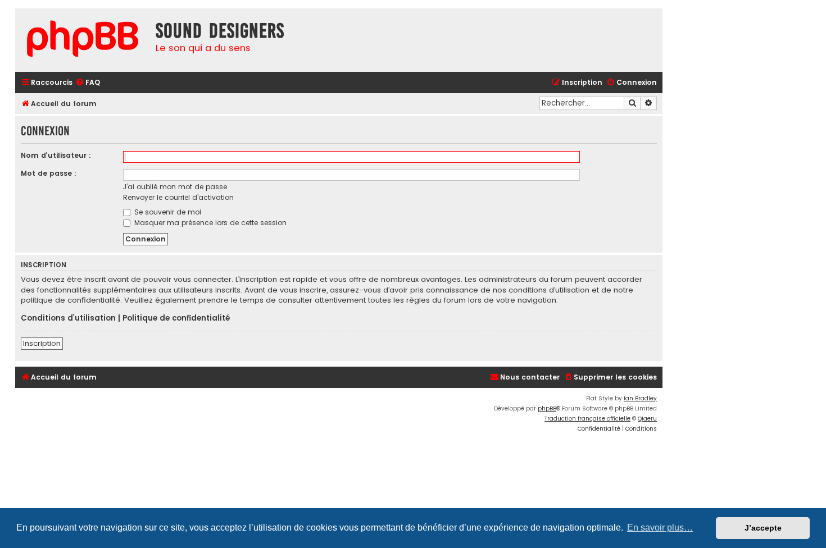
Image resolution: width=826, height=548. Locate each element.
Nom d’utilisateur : (56, 155)
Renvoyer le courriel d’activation (178, 197)
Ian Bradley (640, 398)
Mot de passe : (48, 173)
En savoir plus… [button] (660, 527)
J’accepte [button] (763, 527)
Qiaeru (647, 418)
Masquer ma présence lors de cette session (209, 222)
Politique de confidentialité (176, 318)
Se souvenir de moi (166, 212)
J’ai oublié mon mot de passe (175, 186)
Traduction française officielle (587, 418)
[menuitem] (87, 82)
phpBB (547, 408)
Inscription (42, 343)
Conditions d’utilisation (68, 318)
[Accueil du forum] (82, 40)
